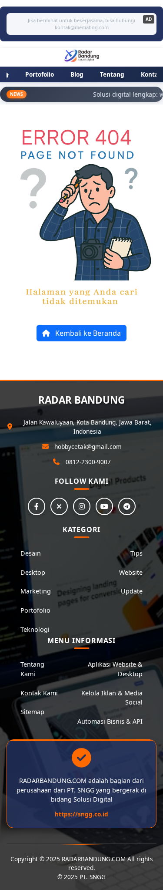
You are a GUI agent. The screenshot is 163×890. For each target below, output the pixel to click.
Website (131, 572)
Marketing (35, 591)
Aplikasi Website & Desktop (115, 669)
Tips (136, 553)
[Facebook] (36, 506)
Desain (30, 553)
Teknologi (35, 629)
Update (132, 591)
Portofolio (35, 610)
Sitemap (32, 712)
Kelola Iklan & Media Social (112, 698)
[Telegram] (127, 506)
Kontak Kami (39, 693)
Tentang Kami (32, 669)
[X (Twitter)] (59, 506)
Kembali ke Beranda (87, 333)
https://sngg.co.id (81, 814)
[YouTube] (104, 506)
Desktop (32, 572)
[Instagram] (81, 506)
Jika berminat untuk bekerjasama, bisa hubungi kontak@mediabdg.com (81, 24)
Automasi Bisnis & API (110, 721)
